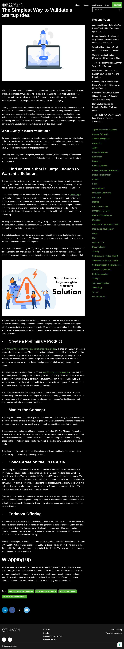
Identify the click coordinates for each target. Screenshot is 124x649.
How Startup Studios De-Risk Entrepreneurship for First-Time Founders (105, 74)
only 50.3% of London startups (56, 372)
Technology (97, 287)
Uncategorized (98, 297)
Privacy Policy (116, 630)
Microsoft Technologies (102, 215)
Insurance (96, 197)
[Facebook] (12, 610)
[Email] (27, 610)
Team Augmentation (100, 283)
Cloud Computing (99, 166)
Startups (95, 278)
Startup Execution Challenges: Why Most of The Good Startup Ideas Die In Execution (105, 39)
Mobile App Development (103, 229)
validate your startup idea (14, 596)
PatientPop (74, 195)
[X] (10, 639)
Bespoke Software (100, 152)
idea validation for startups (21, 591)
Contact (117, 5)
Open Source (98, 242)
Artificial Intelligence (101, 139)
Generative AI (98, 188)
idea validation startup (46, 591)
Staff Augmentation (100, 274)
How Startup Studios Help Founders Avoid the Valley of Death (104, 107)
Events (95, 179)
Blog (107, 5)
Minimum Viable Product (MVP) (105, 224)
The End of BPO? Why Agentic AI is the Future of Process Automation (106, 118)
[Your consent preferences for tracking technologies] (119, 644)
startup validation (67, 591)
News (94, 233)
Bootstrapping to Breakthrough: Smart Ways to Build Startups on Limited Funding (106, 85)
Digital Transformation (101, 175)
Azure (94, 148)
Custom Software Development (105, 170)
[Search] (119, 9)
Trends (95, 292)
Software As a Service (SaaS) (105, 260)
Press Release (98, 247)
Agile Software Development (104, 130)
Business (96, 161)
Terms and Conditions (113, 633)
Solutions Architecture (101, 269)
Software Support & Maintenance (106, 265)
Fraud (94, 184)
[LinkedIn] (5, 610)
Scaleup (95, 251)
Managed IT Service (101, 211)
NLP (94, 238)
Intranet (95, 202)
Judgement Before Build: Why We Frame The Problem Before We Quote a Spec (106, 28)
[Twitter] (19, 610)
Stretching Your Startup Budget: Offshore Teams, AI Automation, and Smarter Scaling (105, 96)
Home (77, 5)
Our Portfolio (97, 5)
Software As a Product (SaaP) (105, 256)
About (86, 5)
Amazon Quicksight (100, 134)
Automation (97, 143)
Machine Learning (100, 206)
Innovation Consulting (101, 193)
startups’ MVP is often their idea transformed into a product (31, 349)
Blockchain (97, 157)
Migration (96, 220)
